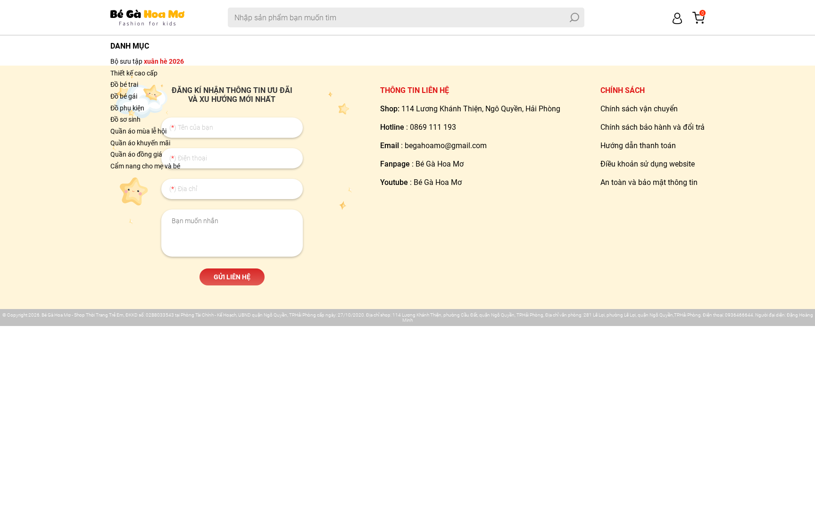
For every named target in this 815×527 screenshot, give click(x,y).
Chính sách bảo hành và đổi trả (652, 127)
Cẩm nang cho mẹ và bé (145, 166)
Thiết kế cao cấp (134, 73)
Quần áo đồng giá (136, 154)
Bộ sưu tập (147, 61)
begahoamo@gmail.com (446, 145)
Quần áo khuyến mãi (140, 143)
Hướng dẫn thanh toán (638, 145)
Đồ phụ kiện (127, 108)
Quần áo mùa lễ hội (138, 131)
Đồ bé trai (124, 84)
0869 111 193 (433, 127)
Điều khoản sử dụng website (647, 163)
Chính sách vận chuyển (639, 108)
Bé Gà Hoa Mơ (440, 163)
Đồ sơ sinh (125, 119)
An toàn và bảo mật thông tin (649, 182)
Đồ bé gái (123, 96)
